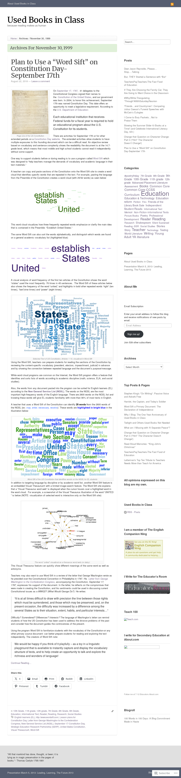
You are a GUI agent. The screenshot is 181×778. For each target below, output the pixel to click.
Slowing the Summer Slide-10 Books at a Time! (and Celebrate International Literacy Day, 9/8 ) (146, 128)
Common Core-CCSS (139, 189)
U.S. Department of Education (72, 109)
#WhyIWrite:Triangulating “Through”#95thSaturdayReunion (140, 99)
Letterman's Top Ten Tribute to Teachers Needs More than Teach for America (144, 461)
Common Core (160, 186)
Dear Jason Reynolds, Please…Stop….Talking (140, 70)
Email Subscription (133, 306)
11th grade (30, 710)
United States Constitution (72, 726)
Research (62, 713)
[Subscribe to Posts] (125, 512)
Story (127, 230)
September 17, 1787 (67, 90)
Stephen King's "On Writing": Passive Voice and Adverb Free (146, 395)
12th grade (42, 710)
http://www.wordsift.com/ (47, 717)
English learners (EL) (24, 717)
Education (16, 713)
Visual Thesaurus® (20, 729)
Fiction (137, 202)
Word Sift (98, 158)
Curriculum (131, 194)
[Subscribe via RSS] (172, 4)
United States (84, 97)
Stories (161, 226)
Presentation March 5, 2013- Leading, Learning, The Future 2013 (143, 268)
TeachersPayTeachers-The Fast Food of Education (143, 83)
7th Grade (53, 710)
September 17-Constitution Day (70, 723)
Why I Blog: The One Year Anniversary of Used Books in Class (145, 416)
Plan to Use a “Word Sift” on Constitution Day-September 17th (54, 68)
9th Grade (74, 710)
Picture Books (131, 215)
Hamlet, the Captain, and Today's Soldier (145, 401)
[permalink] (111, 710)
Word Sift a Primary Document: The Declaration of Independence (142, 408)
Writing (148, 233)
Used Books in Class (45, 20)
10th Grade (18, 710)
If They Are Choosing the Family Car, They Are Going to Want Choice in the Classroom (146, 91)
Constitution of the (67, 97)
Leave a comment (40, 81)
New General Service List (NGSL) (37, 723)
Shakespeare (143, 222)
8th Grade (63, 710)
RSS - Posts (133, 512)
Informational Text (30, 713)
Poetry (144, 215)
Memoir (128, 212)
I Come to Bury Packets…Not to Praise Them (140, 119)
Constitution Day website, (47, 139)
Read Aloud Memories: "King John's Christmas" (142, 445)
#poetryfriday (131, 175)
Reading (52, 713)
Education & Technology (139, 198)
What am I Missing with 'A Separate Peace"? (147, 427)
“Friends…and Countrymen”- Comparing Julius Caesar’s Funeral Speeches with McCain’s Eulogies (144, 109)
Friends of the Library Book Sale (143, 203)
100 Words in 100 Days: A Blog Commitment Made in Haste (147, 720)
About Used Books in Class (21, 3)
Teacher (138, 229)
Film (144, 202)
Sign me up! (133, 334)
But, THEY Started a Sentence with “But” (145, 76)
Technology (153, 230)
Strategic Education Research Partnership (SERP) (35, 726)
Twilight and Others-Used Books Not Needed (147, 422)
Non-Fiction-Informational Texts (151, 212)
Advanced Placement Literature (150, 182)
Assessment (131, 186)
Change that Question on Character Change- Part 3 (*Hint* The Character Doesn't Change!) (146, 436)
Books (143, 186)
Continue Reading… (21, 663)
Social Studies (74, 713)
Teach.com (132, 619)
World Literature (133, 233)
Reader (43, 713)
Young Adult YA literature (144, 235)
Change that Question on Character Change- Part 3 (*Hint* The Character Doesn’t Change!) (146, 140)
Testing (164, 230)
